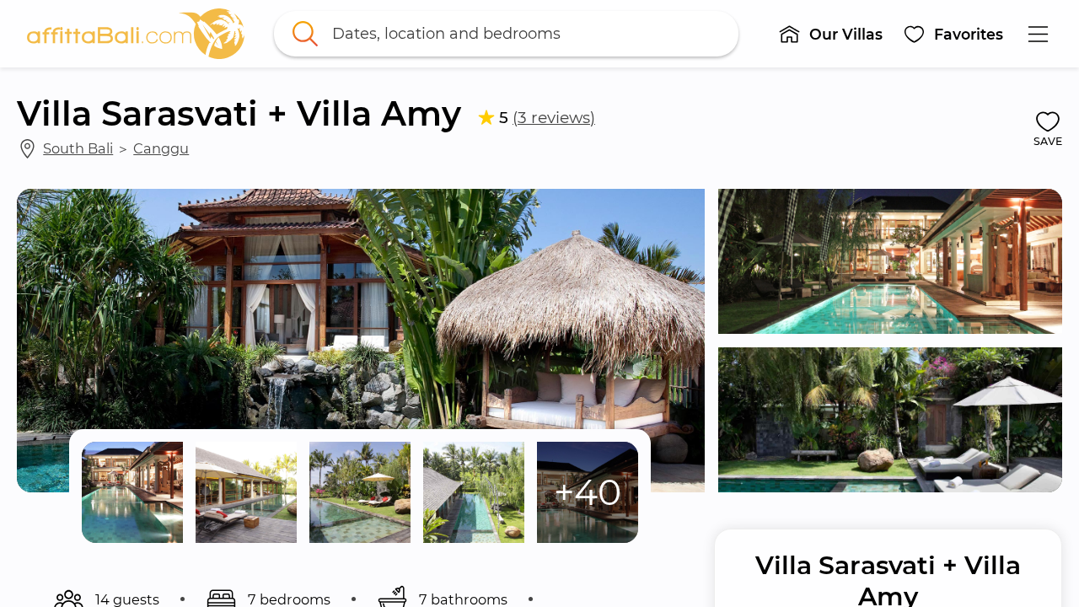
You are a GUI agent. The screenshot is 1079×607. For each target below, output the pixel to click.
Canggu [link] (161, 148)
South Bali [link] (78, 148)
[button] (830, 34)
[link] (135, 33)
